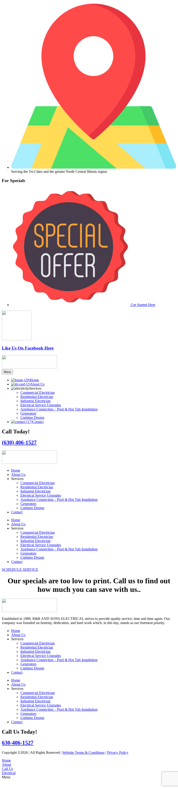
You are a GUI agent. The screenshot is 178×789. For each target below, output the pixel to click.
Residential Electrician (36, 487)
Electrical (9, 773)
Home (15, 470)
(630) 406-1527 (19, 442)
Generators (28, 504)
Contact (16, 512)
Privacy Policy (117, 752)
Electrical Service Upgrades (40, 495)
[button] (89, 783)
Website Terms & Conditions (83, 752)
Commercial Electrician (37, 483)
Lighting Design (32, 508)
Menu (7, 372)
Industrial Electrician (35, 491)
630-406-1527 (17, 743)
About (6, 765)
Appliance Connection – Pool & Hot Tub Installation (59, 500)
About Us (18, 475)
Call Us (7, 769)
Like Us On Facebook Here (28, 348)
